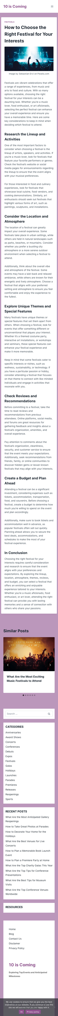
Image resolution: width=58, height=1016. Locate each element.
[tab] (23, 695)
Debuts (9, 751)
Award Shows (13, 737)
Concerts (10, 742)
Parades (10, 780)
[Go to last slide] (8, 665)
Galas (8, 765)
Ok (21, 1012)
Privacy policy (33, 1012)
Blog (11, 934)
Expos (8, 756)
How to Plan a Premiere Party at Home (27, 860)
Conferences (12, 746)
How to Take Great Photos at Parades (27, 826)
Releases (10, 789)
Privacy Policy (16, 948)
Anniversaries (13, 732)
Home (12, 929)
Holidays (10, 770)
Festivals (9, 22)
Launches (10, 775)
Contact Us (15, 938)
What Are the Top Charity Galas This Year (29, 865)
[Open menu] (52, 6)
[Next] (50, 665)
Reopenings (12, 794)
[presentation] (29, 654)
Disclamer (14, 943)
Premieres (11, 784)
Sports (9, 799)
